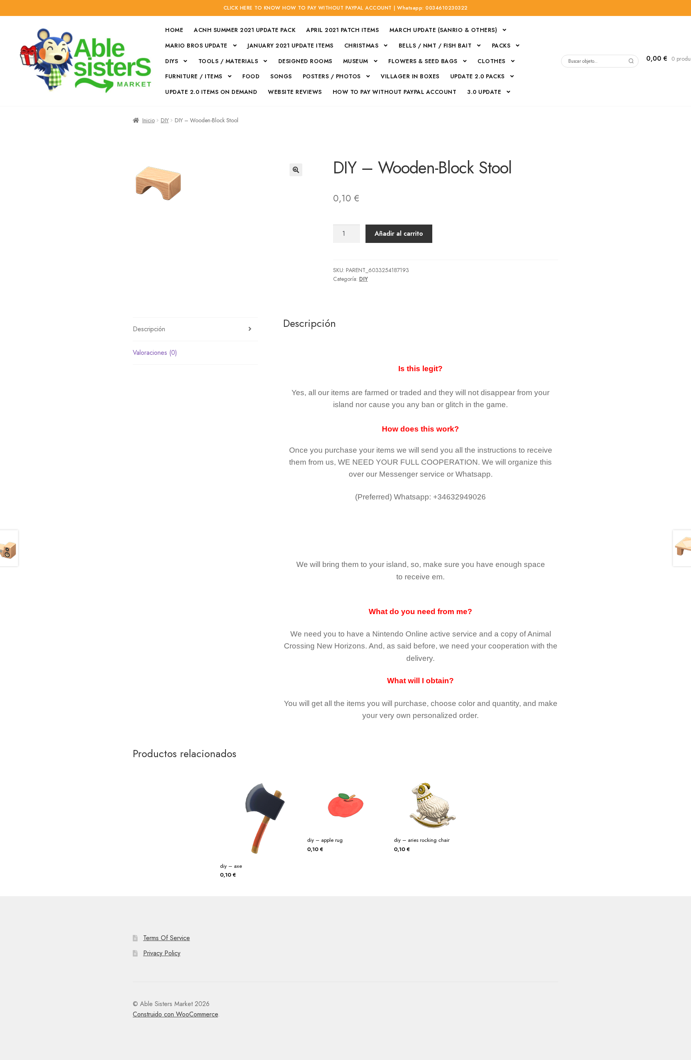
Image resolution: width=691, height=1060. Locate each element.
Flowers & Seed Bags (422, 61)
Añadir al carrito (399, 233)
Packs (501, 46)
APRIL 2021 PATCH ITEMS (342, 30)
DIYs (171, 61)
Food (251, 76)
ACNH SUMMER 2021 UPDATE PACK (245, 30)
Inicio (148, 120)
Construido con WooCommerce (175, 1014)
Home (174, 30)
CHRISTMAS (361, 46)
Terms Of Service (166, 938)
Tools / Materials (228, 61)
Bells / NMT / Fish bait (435, 46)
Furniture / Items (193, 76)
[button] (296, 169)
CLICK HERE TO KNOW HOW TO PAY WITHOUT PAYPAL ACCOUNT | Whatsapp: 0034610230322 (346, 8)
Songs (281, 76)
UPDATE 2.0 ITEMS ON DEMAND (211, 92)
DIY (165, 120)
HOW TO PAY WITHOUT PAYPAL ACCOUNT (395, 92)
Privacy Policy (161, 953)
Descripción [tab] (149, 329)
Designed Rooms (305, 61)
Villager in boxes (410, 76)
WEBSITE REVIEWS (295, 92)
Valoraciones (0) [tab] (155, 352)
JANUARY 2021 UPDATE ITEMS (291, 46)
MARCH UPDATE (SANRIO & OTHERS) (443, 30)
